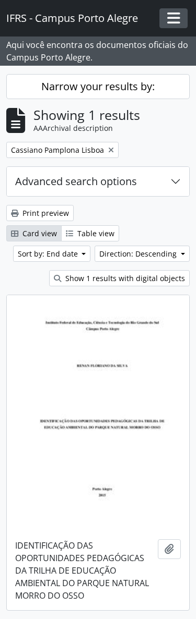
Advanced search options (76, 181)
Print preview (44, 213)
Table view (94, 233)
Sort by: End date (49, 254)
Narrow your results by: (98, 86)
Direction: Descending (139, 254)
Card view (38, 233)
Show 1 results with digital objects (124, 278)
